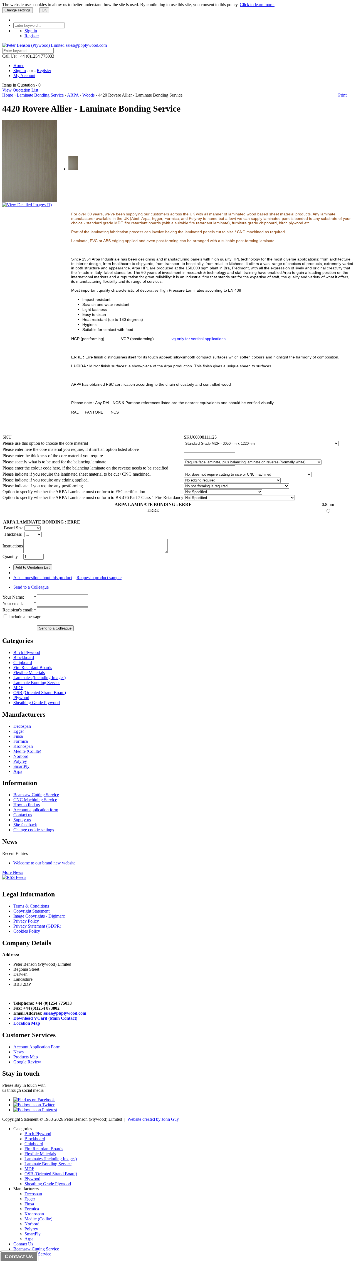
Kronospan (23, 746)
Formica (20, 741)
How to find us (26, 804)
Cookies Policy (26, 931)
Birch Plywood (26, 652)
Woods (88, 95)
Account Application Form (36, 1046)
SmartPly (21, 766)
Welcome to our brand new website (44, 863)
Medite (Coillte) (27, 751)
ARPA (73, 95)
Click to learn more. (257, 4)
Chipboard (22, 662)
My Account (24, 75)
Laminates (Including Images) (39, 677)
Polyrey (20, 761)
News (18, 1051)
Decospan (22, 726)
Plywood (21, 697)
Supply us (22, 819)
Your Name (13, 597)
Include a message (24, 616)
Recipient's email (17, 610)
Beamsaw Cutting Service (36, 794)
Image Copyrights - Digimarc (39, 916)
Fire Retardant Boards (32, 667)
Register (31, 35)
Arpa (17, 771)
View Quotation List (20, 90)
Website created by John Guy (153, 1119)
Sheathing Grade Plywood (36, 702)
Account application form (35, 809)
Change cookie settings (33, 829)
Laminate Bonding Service (40, 95)
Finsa (18, 736)
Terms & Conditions (31, 906)
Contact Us (23, 1244)
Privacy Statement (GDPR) (37, 926)
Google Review (27, 1062)
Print (342, 95)
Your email (12, 603)
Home (18, 65)
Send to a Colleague (31, 587)
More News (12, 872)
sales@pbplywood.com (86, 45)
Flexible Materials (29, 672)
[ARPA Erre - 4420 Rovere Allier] (73, 168)
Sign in (30, 30)
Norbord (20, 756)
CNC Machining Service (35, 799)
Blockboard (23, 657)
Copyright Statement (31, 911)
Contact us (22, 814)
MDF (18, 687)
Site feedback (25, 824)
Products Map (25, 1056)
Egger (18, 731)
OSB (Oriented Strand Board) (39, 692)
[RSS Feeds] (14, 877)
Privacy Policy (26, 921)
